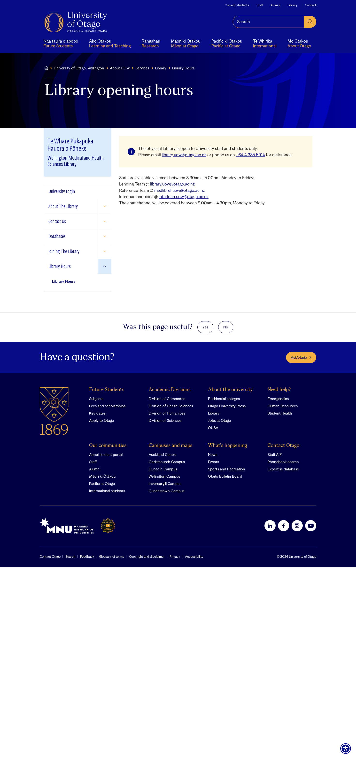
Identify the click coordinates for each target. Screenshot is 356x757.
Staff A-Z (275, 454)
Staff (259, 5)
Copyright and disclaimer (147, 556)
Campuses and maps (170, 445)
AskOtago (299, 357)
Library (292, 5)
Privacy (175, 556)
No (225, 327)
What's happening (227, 445)
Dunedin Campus (163, 469)
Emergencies (278, 399)
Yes (205, 327)
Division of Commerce (167, 399)
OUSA (213, 428)
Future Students (106, 389)
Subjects (96, 399)
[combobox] (268, 22)
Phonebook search (283, 462)
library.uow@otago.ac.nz (184, 154)
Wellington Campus (164, 476)
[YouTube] (310, 525)
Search (70, 556)
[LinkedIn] (270, 525)
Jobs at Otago (219, 420)
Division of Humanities (167, 413)
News (212, 454)
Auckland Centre (162, 454)
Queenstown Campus (166, 491)
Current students (237, 5)
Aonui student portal (106, 454)
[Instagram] (297, 525)
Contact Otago (283, 445)
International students (107, 491)
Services (142, 68)
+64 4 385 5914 (250, 154)
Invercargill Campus (165, 483)
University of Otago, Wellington (79, 68)
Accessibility (194, 556)
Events (213, 462)
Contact (310, 5)
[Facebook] (283, 525)
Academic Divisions (170, 389)
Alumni (275, 5)
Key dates (97, 413)
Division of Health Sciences (171, 406)
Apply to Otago (101, 420)
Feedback (87, 556)
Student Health (280, 413)
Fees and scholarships (107, 406)
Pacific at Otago (102, 483)
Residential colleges (224, 399)
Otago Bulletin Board (225, 476)
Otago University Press (227, 406)
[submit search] (310, 22)
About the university (230, 389)
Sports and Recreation (226, 469)
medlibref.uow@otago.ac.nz (179, 190)
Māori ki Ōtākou (102, 476)
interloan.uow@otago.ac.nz (184, 196)
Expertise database (283, 469)
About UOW (120, 68)
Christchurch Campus (167, 462)
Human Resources (283, 406)
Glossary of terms (111, 556)
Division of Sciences (165, 420)
